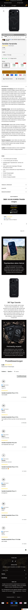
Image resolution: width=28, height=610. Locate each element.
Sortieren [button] (4, 371)
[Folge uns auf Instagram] (12, 561)
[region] (14, 224)
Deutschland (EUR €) (10, 597)
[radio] (6, 65)
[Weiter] (25, 37)
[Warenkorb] (25, 5)
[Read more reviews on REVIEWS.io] (14, 213)
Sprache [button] (10, 371)
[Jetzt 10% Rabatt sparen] (24, 570)
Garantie (4, 188)
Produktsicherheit (6, 192)
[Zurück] (2, 37)
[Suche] (4, 5)
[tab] (21, 376)
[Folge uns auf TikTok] (15, 561)
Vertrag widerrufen (14, 605)
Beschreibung (5, 86)
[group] (14, 365)
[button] (1, 223)
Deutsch (18, 597)
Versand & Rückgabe (7, 184)
